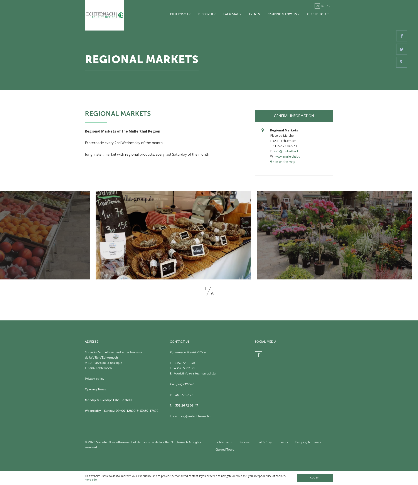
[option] (209, 235)
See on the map (283, 162)
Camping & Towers (283, 14)
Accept (315, 477)
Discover (206, 14)
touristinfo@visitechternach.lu (195, 373)
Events (254, 14)
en (317, 5)
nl (328, 5)
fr (311, 5)
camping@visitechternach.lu (192, 416)
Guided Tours (318, 14)
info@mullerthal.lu (287, 151)
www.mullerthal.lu (287, 156)
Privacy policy (94, 378)
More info (91, 480)
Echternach (179, 14)
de (322, 5)
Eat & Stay (231, 14)
